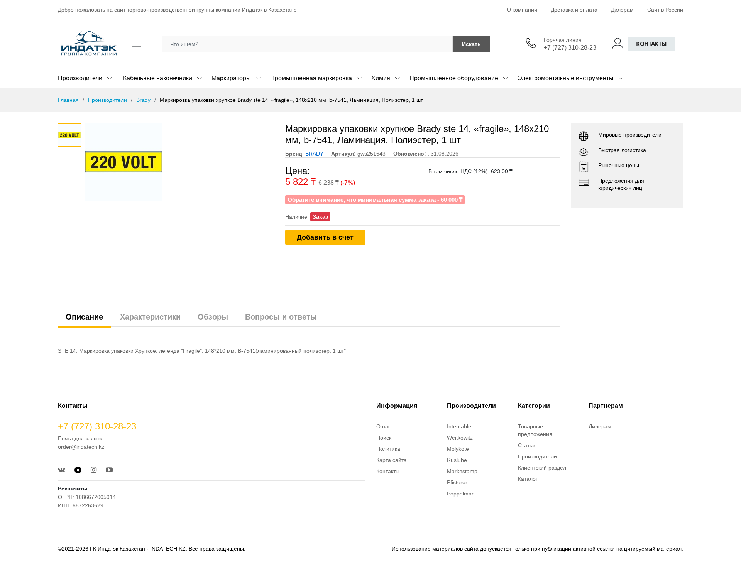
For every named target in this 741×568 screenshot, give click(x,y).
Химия (380, 78)
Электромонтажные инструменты (566, 78)
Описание (84, 317)
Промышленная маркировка (311, 78)
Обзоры (213, 317)
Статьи (526, 445)
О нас (383, 426)
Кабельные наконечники (157, 78)
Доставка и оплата (574, 10)
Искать (471, 44)
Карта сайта (391, 460)
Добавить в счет (325, 237)
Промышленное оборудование (453, 78)
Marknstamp (462, 471)
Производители (80, 78)
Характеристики (150, 317)
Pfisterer (457, 482)
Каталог (528, 479)
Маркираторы (231, 78)
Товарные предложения (535, 430)
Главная (68, 100)
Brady (143, 100)
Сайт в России (665, 10)
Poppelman (461, 493)
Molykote (458, 449)
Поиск (383, 437)
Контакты (651, 44)
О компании (522, 10)
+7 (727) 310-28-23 (570, 47)
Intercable (459, 426)
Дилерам (622, 10)
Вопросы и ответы (281, 317)
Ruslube (457, 460)
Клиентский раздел (542, 468)
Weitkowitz (460, 437)
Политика (388, 449)
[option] (179, 162)
